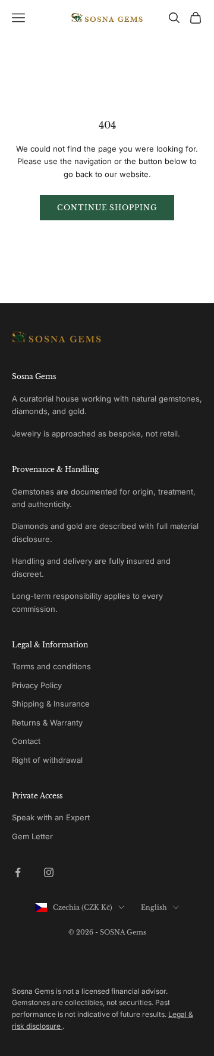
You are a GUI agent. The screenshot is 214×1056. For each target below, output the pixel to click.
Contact (26, 741)
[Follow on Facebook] (18, 872)
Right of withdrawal (47, 760)
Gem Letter (32, 836)
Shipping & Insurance (51, 703)
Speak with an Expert (51, 817)
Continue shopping (107, 207)
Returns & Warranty (47, 722)
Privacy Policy (37, 685)
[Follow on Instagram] (49, 872)
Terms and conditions (51, 666)
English (154, 907)
